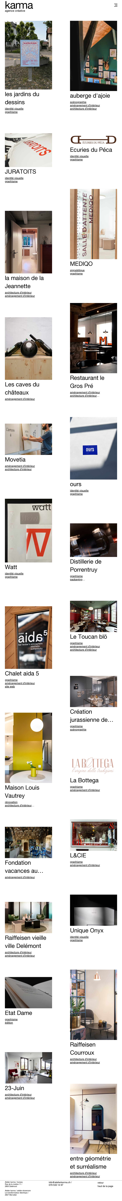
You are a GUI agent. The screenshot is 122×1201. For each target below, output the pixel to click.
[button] (115, 5)
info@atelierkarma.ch (59, 1182)
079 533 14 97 (56, 1185)
